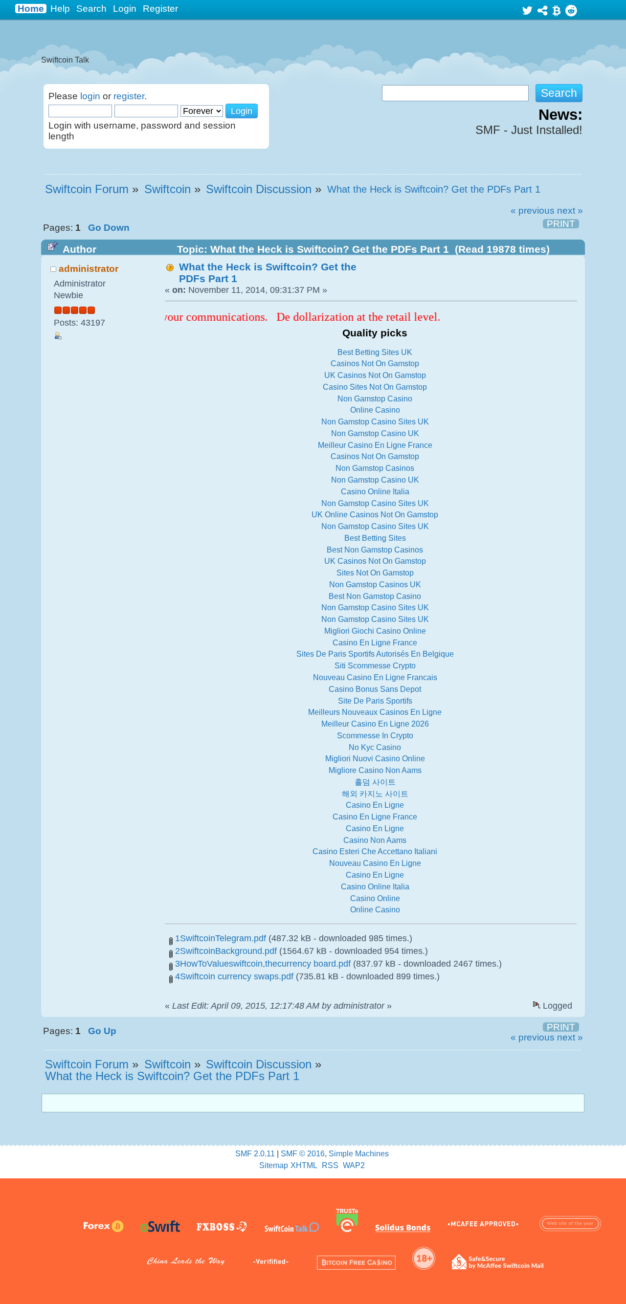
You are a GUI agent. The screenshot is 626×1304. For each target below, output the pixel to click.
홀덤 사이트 (375, 782)
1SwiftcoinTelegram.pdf (219, 938)
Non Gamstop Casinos (374, 468)
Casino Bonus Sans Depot (375, 689)
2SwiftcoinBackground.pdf (225, 951)
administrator (88, 269)
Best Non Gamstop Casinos (375, 550)
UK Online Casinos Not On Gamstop (375, 514)
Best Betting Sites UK (374, 352)
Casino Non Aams (374, 840)
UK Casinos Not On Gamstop (375, 375)
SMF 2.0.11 (255, 1153)
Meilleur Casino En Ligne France (375, 445)
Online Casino (375, 410)
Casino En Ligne (375, 805)
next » (570, 210)
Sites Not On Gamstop (375, 573)
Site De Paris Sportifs (375, 701)
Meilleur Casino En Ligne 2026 (375, 724)
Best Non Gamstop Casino (375, 596)
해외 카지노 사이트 (375, 794)
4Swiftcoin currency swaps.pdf (233, 976)
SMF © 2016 (303, 1153)
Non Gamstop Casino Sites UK (375, 422)
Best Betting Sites (375, 538)
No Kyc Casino (375, 747)
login (90, 96)
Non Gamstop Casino (374, 399)
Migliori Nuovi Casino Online (375, 758)
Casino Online (375, 898)
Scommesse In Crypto (375, 735)
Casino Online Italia (375, 491)
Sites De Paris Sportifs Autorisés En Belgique (375, 654)
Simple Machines (359, 1153)
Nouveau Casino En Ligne (375, 863)
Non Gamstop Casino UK (375, 433)
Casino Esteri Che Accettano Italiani (375, 851)
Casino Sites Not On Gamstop (375, 387)
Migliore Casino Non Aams (375, 770)
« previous (533, 210)
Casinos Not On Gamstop (375, 363)
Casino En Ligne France (375, 643)
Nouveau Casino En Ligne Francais (375, 677)
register (128, 96)
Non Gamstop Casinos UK (375, 584)
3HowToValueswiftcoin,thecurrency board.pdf (262, 964)
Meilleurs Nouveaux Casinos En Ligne (375, 712)
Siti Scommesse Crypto (375, 666)
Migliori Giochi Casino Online (375, 631)
